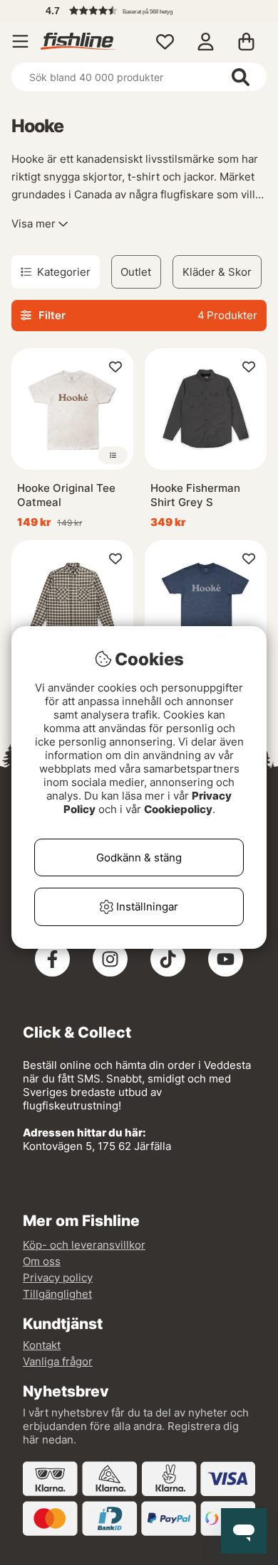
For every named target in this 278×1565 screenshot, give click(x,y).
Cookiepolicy (178, 809)
